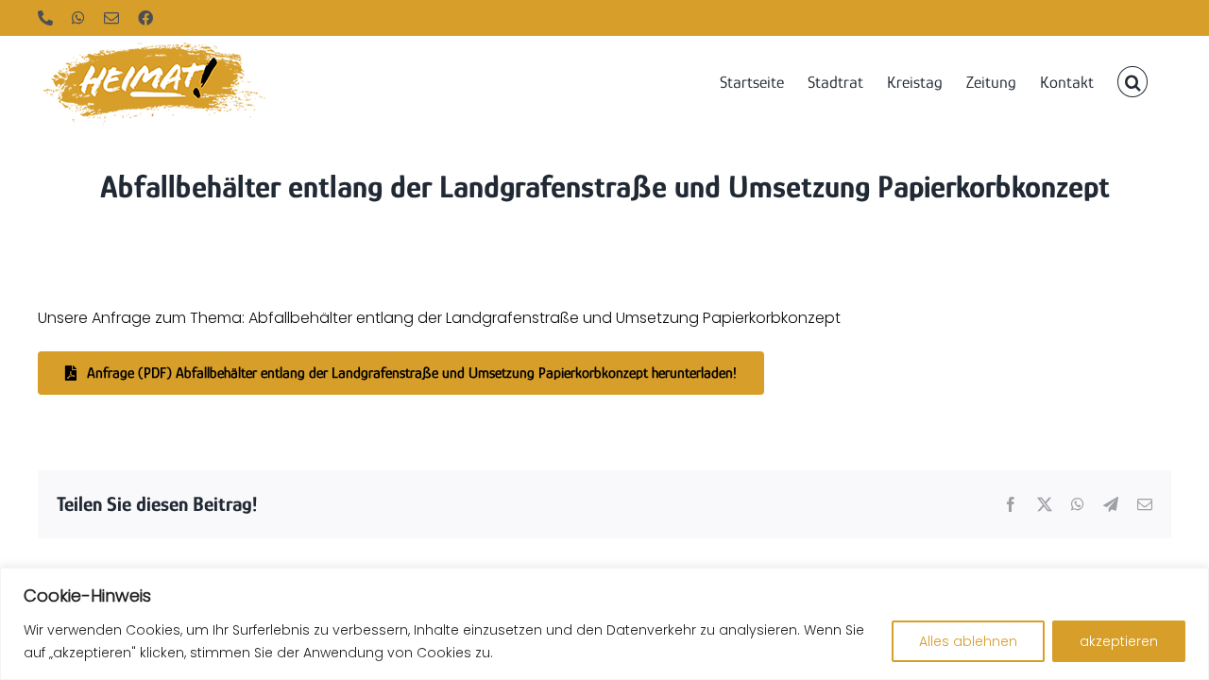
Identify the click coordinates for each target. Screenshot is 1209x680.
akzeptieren (1119, 641)
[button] (1132, 80)
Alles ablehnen (968, 641)
